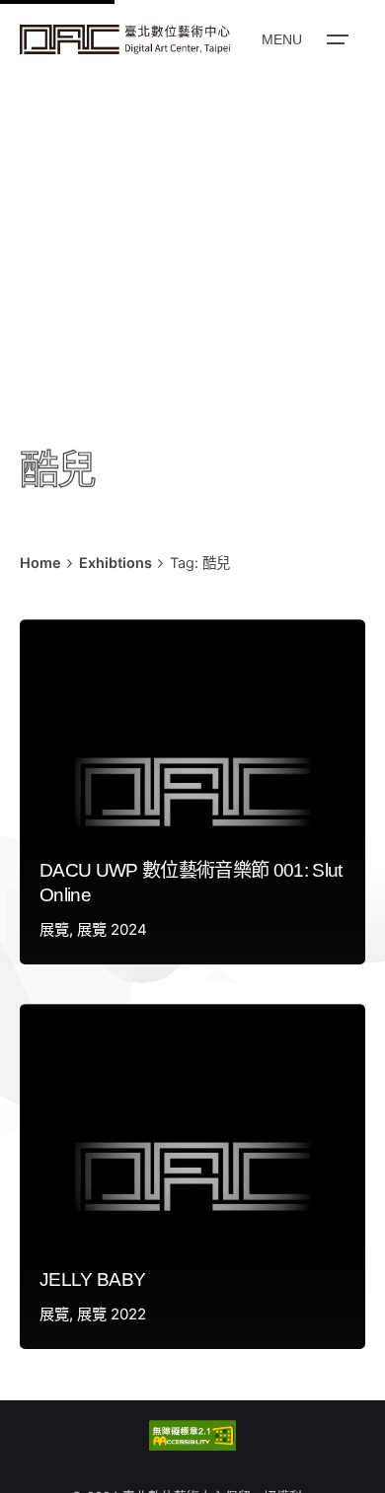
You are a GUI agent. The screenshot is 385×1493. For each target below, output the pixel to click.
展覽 (54, 929)
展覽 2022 (111, 1314)
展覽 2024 (112, 929)
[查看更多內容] (125, 39)
